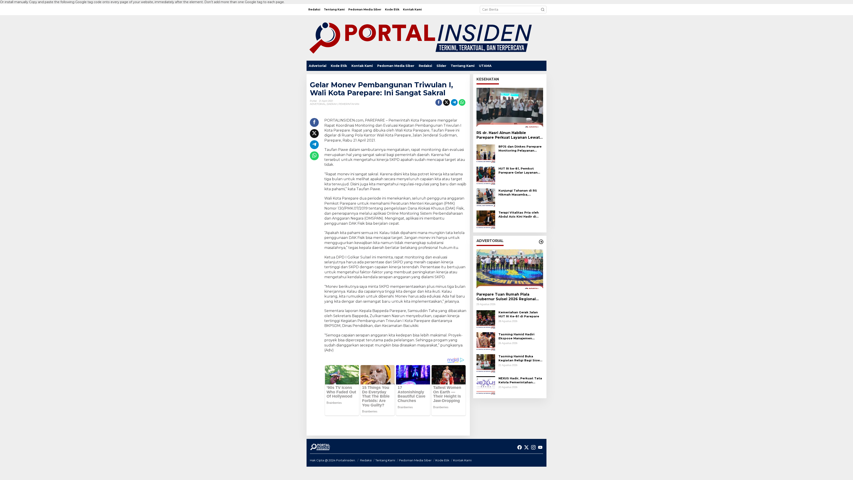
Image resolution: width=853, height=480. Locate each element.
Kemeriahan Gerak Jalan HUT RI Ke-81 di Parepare (518, 314)
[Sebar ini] (438, 102)
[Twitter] (526, 447)
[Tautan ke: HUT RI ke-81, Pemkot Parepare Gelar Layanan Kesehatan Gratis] (485, 176)
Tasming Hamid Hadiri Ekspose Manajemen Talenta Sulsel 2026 (516, 336)
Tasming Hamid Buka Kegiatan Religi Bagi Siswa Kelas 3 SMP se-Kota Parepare (520, 358)
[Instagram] (533, 447)
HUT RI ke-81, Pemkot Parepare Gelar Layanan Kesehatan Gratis (518, 170)
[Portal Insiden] (420, 38)
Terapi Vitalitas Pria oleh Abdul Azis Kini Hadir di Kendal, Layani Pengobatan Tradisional (518, 214)
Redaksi (366, 460)
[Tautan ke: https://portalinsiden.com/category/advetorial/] (541, 241)
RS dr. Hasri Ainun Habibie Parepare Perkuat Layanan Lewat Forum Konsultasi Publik (508, 135)
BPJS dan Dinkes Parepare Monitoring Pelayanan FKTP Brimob (520, 148)
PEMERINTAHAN (349, 104)
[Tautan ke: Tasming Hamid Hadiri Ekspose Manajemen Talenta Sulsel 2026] (485, 341)
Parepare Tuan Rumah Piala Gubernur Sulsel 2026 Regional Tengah (506, 297)
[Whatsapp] (462, 102)
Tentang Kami (385, 460)
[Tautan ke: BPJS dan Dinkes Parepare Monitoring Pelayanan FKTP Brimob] (485, 154)
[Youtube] (540, 447)
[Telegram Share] (454, 102)
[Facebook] (519, 447)
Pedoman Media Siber (415, 460)
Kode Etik (442, 460)
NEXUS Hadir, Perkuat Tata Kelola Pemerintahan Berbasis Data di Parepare (520, 380)
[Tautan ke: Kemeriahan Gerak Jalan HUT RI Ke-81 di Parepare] (485, 319)
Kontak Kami (462, 460)
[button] (542, 9)
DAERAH (332, 104)
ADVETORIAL (318, 104)
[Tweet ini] (446, 102)
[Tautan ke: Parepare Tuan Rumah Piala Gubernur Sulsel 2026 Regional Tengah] (509, 269)
